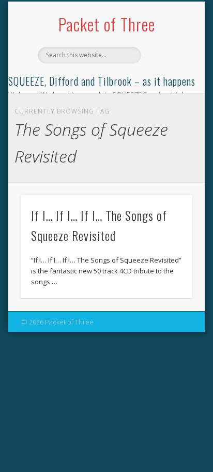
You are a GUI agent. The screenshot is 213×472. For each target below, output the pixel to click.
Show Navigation (167, 92)
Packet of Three (106, 24)
